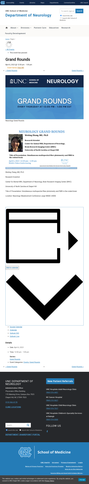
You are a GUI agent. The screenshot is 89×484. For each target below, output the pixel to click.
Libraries (32, 3)
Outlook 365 (14, 333)
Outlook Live (14, 336)
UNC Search (84, 3)
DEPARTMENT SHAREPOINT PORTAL (22, 434)
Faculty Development (15, 33)
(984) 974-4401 (52, 392)
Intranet (55, 462)
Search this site (67, 16)
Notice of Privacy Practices (34, 466)
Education (54, 28)
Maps (42, 3)
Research (66, 28)
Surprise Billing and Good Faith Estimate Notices (67, 473)
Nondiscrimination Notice (74, 466)
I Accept (82, 480)
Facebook (47, 431)
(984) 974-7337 (52, 408)
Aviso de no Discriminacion (74, 469)
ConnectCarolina (69, 3)
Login (80, 462)
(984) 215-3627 (52, 400)
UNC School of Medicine (16, 11)
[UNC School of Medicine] (44, 452)
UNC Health (45, 462)
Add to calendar (12, 268)
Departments (54, 3)
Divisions (25, 28)
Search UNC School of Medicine (68, 19)
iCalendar (13, 330)
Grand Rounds (11, 71)
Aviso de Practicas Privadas (54, 466)
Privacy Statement (68, 462)
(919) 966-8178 (11, 402)
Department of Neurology (28, 15)
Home (6, 27)
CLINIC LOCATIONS (13, 407)
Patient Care (40, 28)
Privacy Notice (49, 481)
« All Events (9, 49)
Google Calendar (16, 327)
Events (22, 3)
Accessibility (10, 3)
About (14, 28)
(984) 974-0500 (52, 420)
